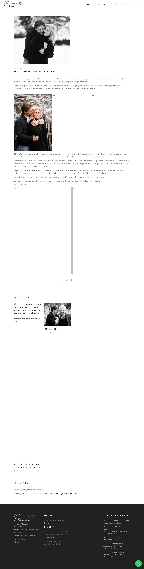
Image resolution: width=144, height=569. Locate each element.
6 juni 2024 (18, 470)
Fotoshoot (18, 68)
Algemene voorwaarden (22, 539)
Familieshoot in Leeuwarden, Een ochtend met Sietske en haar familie (116, 554)
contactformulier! (49, 537)
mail (59, 520)
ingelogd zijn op (25, 490)
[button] (138, 563)
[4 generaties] (57, 314)
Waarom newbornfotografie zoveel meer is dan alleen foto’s (114, 546)
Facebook (47, 523)
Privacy (16, 542)
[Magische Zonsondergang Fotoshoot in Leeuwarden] (27, 382)
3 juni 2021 (48, 332)
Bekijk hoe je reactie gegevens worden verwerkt (63, 493)
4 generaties (50, 329)
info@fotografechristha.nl (26, 535)
